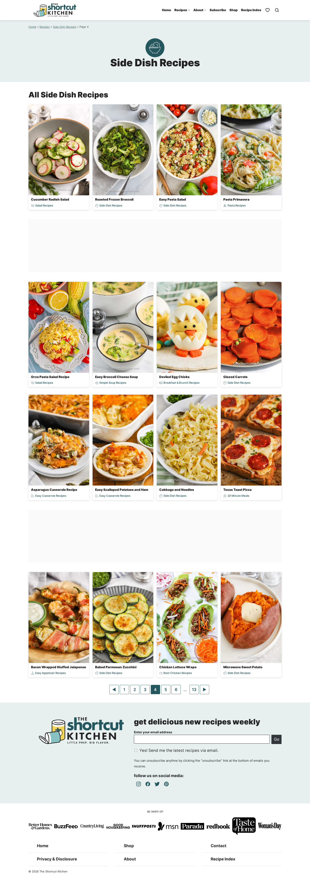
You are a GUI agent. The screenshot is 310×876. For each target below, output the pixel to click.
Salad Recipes (44, 205)
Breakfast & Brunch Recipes (181, 382)
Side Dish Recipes (64, 26)
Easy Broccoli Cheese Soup (116, 377)
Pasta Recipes (237, 205)
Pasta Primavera (236, 199)
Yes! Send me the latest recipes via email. (178, 750)
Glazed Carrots (235, 377)
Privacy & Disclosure (57, 859)
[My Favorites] (267, 10)
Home (166, 10)
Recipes (180, 10)
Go (276, 739)
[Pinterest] (166, 784)
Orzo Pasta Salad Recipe (50, 377)
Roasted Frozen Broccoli (114, 199)
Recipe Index (251, 10)
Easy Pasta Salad (172, 199)
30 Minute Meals (238, 495)
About (198, 10)
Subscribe (218, 10)
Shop (233, 10)
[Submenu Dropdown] (189, 10)
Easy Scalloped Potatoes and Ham (121, 490)
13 (195, 690)
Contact (218, 845)
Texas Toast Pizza (237, 490)
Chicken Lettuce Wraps (178, 667)
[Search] (277, 10)
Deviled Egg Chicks (174, 377)
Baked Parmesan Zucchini (115, 667)
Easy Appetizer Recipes (50, 673)
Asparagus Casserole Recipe (54, 490)
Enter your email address (153, 732)
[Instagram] (138, 784)
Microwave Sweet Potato (242, 667)
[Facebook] (147, 784)
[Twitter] (157, 784)
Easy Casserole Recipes (50, 495)
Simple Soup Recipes (112, 382)
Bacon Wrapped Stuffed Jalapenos (58, 667)
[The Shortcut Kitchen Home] (54, 10)
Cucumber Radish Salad (50, 199)
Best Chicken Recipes (177, 673)
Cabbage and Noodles (176, 490)
